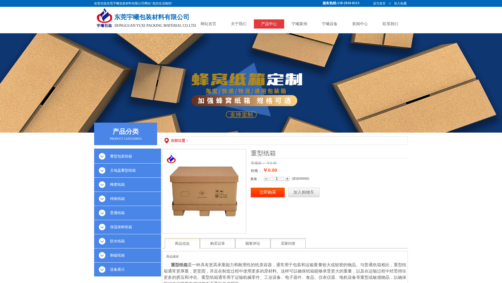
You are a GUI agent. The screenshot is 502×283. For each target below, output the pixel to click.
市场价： (258, 163)
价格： (256, 171)
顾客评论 (253, 244)
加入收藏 (400, 3)
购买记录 (217, 244)
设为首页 (379, 3)
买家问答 (288, 244)
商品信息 (182, 244)
